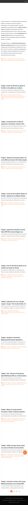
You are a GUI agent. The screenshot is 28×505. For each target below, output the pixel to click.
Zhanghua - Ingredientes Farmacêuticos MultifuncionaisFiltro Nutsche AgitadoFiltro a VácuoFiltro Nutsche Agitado (12, 339)
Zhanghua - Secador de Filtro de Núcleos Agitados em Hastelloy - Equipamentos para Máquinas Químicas (14, 195)
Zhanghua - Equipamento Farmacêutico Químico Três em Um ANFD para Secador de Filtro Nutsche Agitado (14, 159)
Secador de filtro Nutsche (14, 13)
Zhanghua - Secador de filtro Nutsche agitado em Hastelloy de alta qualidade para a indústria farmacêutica (13, 87)
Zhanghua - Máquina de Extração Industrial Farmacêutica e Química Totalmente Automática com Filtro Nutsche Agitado (13, 411)
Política (10, 502)
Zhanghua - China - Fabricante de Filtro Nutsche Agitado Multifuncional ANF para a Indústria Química (13, 375)
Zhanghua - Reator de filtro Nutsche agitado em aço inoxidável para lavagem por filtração (13, 267)
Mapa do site (22, 500)
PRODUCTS (18, 11)
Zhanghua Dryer (10, 11)
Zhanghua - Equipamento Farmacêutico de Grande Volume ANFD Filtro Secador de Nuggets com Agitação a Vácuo (13, 231)
